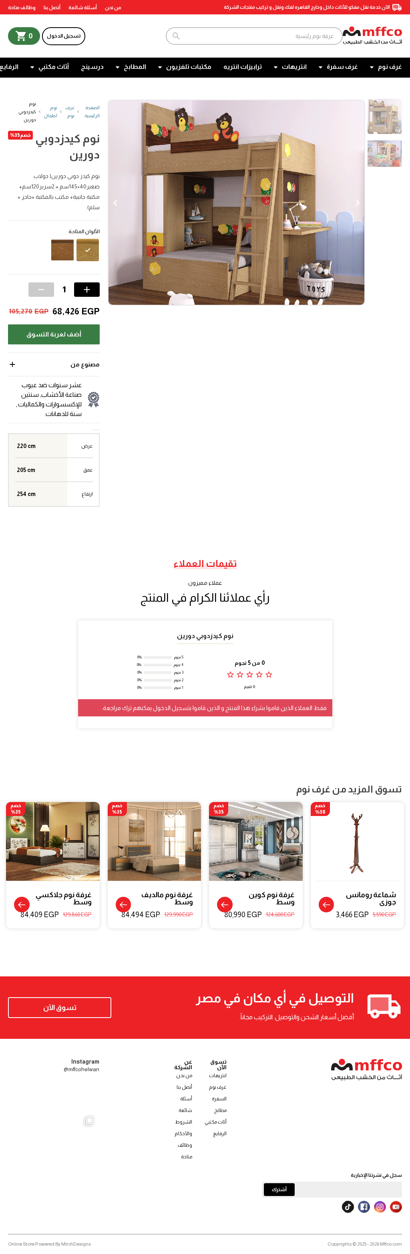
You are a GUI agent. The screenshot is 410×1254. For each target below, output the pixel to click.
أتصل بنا (52, 7)
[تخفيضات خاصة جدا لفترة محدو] (23, 1155)
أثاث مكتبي (53, 66)
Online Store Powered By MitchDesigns (49, 1244)
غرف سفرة (342, 66)
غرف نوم (390, 66)
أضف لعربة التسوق (53, 334)
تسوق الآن (59, 1008)
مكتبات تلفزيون (188, 66)
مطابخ (220, 1110)
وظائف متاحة (22, 7)
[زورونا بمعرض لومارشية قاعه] (53, 1155)
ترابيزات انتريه (242, 66)
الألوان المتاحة (84, 231)
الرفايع (220, 1133)
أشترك (279, 1189)
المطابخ (135, 66)
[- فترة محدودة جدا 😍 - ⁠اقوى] (53, 1096)
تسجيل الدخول (63, 36)
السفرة (219, 1099)
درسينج (92, 66)
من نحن (113, 7)
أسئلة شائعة (82, 7)
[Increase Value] (87, 289)
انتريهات (294, 66)
